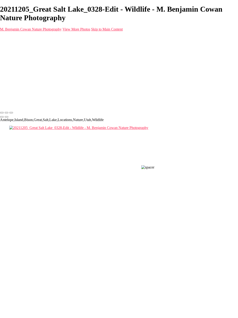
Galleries (15, 49)
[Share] (11, 71)
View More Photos (76, 29)
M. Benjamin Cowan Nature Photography (31, 29)
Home (13, 45)
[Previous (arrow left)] (2, 117)
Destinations (18, 53)
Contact (15, 66)
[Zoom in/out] (11, 112)
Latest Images (19, 58)
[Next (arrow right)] (6, 117)
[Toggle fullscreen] (6, 112)
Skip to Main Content (107, 29)
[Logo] (65, 37)
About (14, 62)
